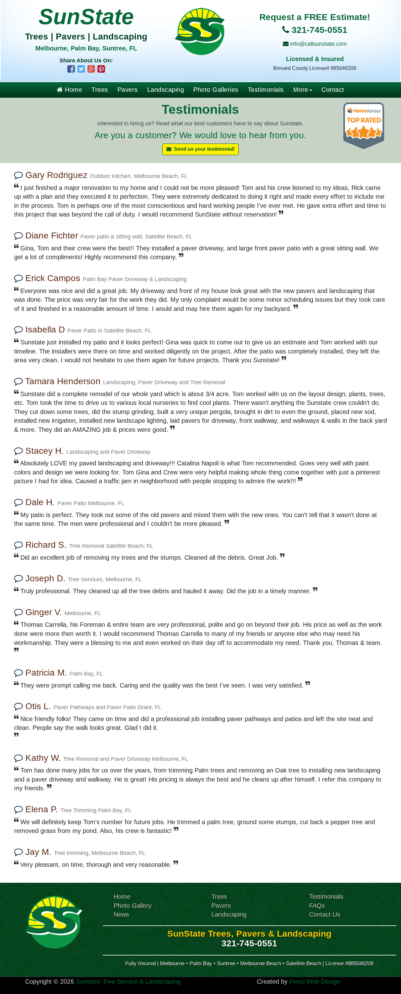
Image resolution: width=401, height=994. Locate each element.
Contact (332, 89)
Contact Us (324, 914)
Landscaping (165, 89)
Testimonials (266, 89)
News (121, 914)
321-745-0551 (319, 30)
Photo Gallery (133, 905)
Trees (99, 89)
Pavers (127, 89)
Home (72, 89)
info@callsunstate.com (318, 44)
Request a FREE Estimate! (314, 17)
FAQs (317, 905)
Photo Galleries (215, 89)
